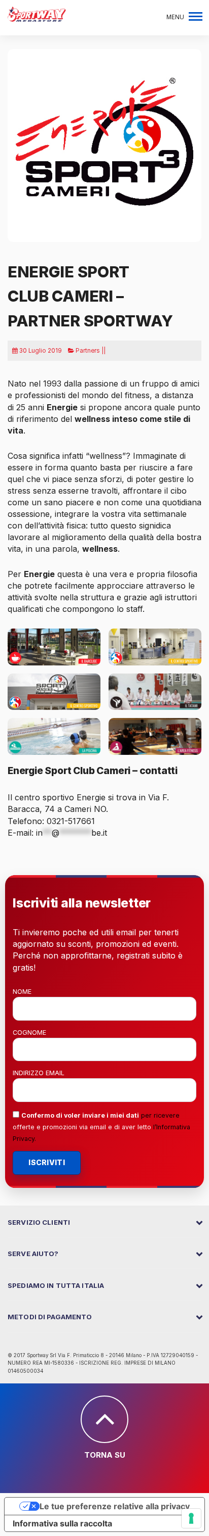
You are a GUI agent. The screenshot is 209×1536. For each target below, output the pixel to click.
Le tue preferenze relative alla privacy (115, 1506)
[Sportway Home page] (37, 13)
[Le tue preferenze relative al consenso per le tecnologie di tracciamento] (191, 1518)
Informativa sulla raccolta (62, 1523)
